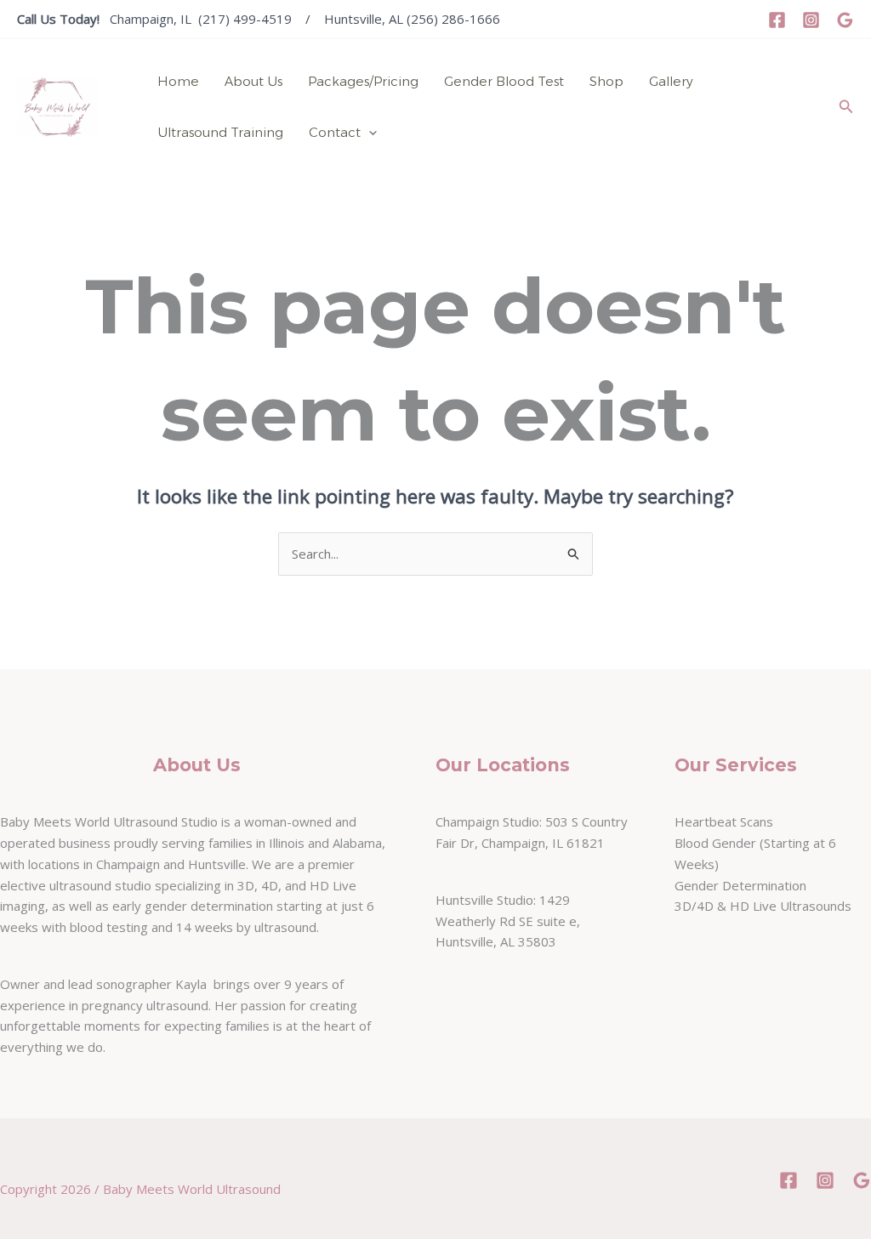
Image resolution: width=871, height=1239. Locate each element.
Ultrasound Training (220, 132)
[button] (369, 132)
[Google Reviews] (845, 20)
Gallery (671, 81)
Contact (335, 132)
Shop (606, 81)
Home (178, 81)
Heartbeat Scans (724, 821)
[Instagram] (811, 20)
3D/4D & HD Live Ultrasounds (763, 905)
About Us (253, 81)
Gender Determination (740, 885)
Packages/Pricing (363, 81)
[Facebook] (777, 20)
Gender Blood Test (504, 81)
